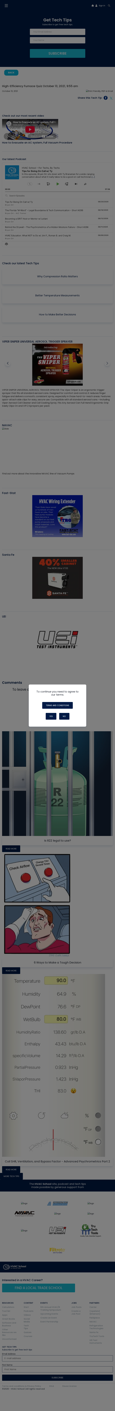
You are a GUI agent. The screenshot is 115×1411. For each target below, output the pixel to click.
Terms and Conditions (57, 705)
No (64, 716)
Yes (51, 716)
